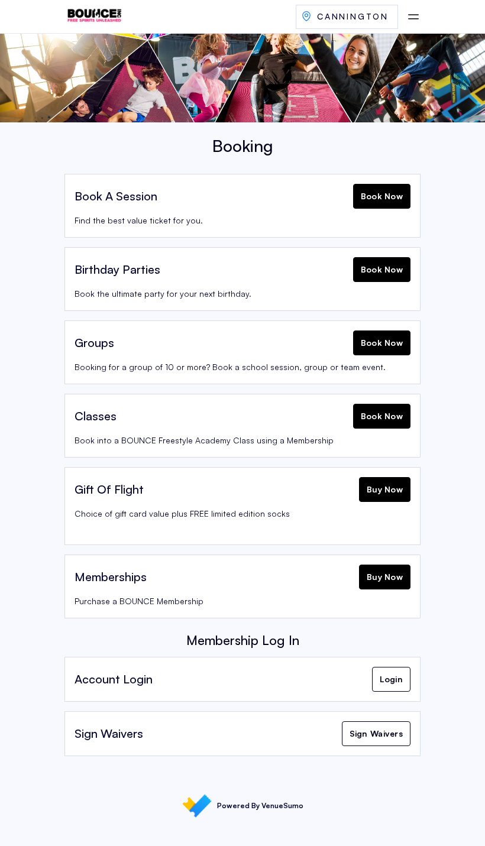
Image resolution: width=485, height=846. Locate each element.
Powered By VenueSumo (260, 805)
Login (391, 679)
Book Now (382, 196)
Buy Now (385, 489)
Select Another (347, 17)
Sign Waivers (376, 733)
